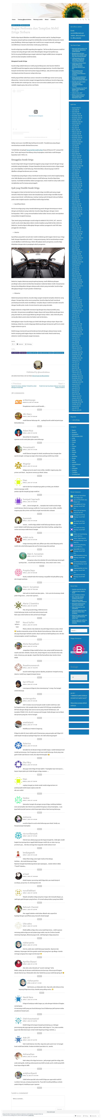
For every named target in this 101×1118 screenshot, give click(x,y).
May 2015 (74, 366)
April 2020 (74, 248)
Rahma (75, 495)
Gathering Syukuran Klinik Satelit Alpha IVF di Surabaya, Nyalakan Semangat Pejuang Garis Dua (79, 65)
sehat (73, 460)
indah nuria (28, 537)
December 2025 (76, 115)
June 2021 (74, 219)
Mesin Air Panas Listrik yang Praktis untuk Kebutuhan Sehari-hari (79, 617)
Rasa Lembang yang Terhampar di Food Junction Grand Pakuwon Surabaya (78, 73)
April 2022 (74, 199)
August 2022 (75, 191)
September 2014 (76, 382)
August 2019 (75, 263)
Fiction (74, 442)
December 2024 (76, 135)
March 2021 (75, 226)
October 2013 (75, 404)
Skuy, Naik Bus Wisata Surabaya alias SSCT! (78, 597)
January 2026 (75, 113)
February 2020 (76, 251)
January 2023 (75, 181)
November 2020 (76, 233)
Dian (25, 480)
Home (13, 19)
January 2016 (75, 350)
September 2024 (76, 141)
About (46, 19)
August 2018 (75, 288)
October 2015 (75, 356)
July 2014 (74, 386)
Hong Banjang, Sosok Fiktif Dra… (79, 506)
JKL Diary (27, 414)
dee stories (77, 521)
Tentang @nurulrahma (24, 19)
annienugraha (29, 698)
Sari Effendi (28, 682)
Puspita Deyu (29, 570)
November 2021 (76, 209)
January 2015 (75, 374)
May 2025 (74, 127)
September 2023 (76, 165)
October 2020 (75, 236)
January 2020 (75, 253)
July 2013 (74, 408)
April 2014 (74, 392)
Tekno (73, 466)
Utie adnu (27, 923)
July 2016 (74, 338)
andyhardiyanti (30, 1073)
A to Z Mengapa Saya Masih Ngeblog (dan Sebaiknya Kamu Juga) (79, 89)
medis (73, 454)
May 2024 (74, 149)
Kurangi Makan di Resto (78, 594)
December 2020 (76, 231)
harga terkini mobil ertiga (35, 150)
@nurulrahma (25, 25)
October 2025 (75, 119)
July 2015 (74, 362)
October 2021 (75, 211)
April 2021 (74, 224)
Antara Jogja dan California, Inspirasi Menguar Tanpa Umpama (79, 621)
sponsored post (76, 464)
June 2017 (74, 316)
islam (73, 448)
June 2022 (74, 195)
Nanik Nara (28, 997)
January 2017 (75, 326)
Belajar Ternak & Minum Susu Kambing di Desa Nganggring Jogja (78, 96)
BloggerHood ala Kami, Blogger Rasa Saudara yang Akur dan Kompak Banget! (79, 55)
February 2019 (76, 275)
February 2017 (76, 324)
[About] (85, 18)
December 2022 (76, 183)
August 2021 (75, 215)
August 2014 (75, 384)
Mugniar (27, 464)
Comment (59, 1109)
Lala (75, 544)
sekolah (74, 462)
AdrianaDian (28, 1054)
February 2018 (76, 300)
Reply (39, 409)
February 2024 (76, 155)
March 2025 (75, 129)
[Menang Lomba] (83, 18)
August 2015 (75, 360)
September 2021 (76, 213)
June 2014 (74, 388)
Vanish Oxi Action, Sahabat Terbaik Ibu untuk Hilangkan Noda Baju (23, 385)
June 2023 (74, 171)
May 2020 (74, 246)
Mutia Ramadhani (31, 644)
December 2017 (76, 304)
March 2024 (75, 153)
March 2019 (75, 274)
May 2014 (74, 390)
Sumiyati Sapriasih (31, 499)
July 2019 (74, 265)
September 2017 (76, 310)
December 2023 (76, 159)
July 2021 (74, 217)
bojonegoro (75, 434)
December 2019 (76, 256)
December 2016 (76, 328)
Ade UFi (26, 1037)
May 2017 (74, 318)
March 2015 (75, 370)
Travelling (74, 472)
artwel (26, 874)
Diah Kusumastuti (31, 1018)
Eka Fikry (27, 762)
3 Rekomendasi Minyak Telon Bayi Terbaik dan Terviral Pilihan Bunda (78, 60)
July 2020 (74, 241)
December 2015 (76, 352)
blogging (74, 432)
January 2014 (75, 398)
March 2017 (75, 322)
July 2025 (74, 125)
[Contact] (88, 18)
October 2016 (75, 332)
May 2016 (74, 342)
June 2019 (74, 268)
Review (24, 352)
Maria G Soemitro (31, 603)
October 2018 (75, 284)
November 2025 (76, 117)
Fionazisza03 (29, 447)
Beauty (74, 430)
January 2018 (75, 302)
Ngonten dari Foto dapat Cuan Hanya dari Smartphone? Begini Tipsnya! (78, 84)
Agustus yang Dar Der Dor (79, 589)
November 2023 (76, 161)
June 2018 (74, 292)
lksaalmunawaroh (31, 665)
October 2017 (75, 308)
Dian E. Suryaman (35, 554)
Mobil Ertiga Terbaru (45, 352)
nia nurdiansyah (30, 833)
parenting (74, 456)
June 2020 (74, 243)
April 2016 (74, 344)
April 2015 (74, 368)
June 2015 (74, 364)
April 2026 (74, 111)
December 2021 (76, 207)
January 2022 (75, 205)
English (74, 440)
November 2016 (76, 330)
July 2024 (74, 145)
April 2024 (74, 151)
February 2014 (76, 396)
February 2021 (76, 227)
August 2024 (75, 143)
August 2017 (75, 312)
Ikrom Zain (76, 510)
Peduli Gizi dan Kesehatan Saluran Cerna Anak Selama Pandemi (52, 385)
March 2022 (75, 201)
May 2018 (74, 294)
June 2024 (74, 147)
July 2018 (74, 290)
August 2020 (75, 239)
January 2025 (75, 133)
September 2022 (76, 189)
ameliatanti (28, 722)
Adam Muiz (28, 431)
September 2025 (76, 121)
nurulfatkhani (29, 890)
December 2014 (76, 376)
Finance (74, 446)
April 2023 (74, 175)
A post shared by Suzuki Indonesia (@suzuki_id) (36, 137)
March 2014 (75, 394)
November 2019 (76, 258)
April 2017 (74, 320)
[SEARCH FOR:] (79, 630)
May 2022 (74, 197)
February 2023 (76, 179)
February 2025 (76, 131)
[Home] (77, 18)
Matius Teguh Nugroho (80, 538)
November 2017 (76, 306)
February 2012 (76, 410)
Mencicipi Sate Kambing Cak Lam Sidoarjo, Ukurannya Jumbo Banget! (79, 50)
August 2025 (75, 123)
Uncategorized (76, 474)
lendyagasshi (29, 852)
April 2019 (74, 272)
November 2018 (76, 282)
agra (75, 499)
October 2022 (75, 187)
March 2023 (75, 177)
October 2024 (75, 139)
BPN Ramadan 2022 (77, 436)
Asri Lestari (77, 527)
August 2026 (75, 107)
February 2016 (76, 348)
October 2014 (75, 380)
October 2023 (75, 163)
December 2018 (76, 280)
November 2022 (76, 185)
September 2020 (76, 238)
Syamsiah (27, 518)
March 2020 (75, 250)
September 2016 (76, 334)
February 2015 (76, 372)
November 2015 (76, 354)
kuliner (74, 450)
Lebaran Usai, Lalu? (77, 92)
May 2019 (74, 270)
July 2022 (74, 193)
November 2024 (76, 137)
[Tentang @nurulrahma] (80, 18)
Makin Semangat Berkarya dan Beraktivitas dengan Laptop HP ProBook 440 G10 (79, 78)
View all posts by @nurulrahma (40, 375)
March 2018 (75, 298)
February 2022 (76, 203)
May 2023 (74, 173)
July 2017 (74, 314)
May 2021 (74, 221)
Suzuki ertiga (59, 352)
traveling (74, 470)
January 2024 (75, 157)
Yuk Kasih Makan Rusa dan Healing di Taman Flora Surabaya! (79, 612)
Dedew (26, 798)
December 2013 (76, 400)
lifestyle (16, 352)
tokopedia (74, 468)
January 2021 (75, 229)
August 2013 (75, 406)
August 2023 (75, 167)
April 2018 (74, 296)
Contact (53, 19)
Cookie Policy (31, 1115)
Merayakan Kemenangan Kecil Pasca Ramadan (78, 604)
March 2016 (75, 346)
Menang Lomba (38, 19)
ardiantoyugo (29, 400)
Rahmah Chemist (30, 907)
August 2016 (75, 336)
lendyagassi (77, 514)
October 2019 (75, 260)
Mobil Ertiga (32, 352)
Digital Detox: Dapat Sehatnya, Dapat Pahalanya (79, 600)
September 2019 (76, 262)
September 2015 (76, 358)
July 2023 (74, 169)
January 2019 (75, 278)
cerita (73, 438)
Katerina (27, 743)
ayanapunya (77, 574)
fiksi (73, 444)
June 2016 (74, 340)
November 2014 (76, 378)
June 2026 (74, 109)
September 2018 (76, 286)
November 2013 (76, 402)
